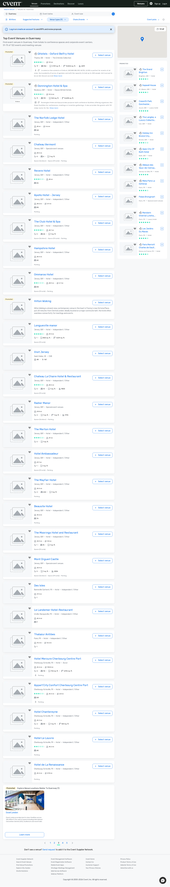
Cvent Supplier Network (24, 859)
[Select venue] (162, 69)
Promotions (45, 4)
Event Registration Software (61, 862)
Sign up (157, 4)
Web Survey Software (59, 871)
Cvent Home (90, 859)
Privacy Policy (125, 859)
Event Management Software (61, 859)
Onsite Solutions (22, 871)
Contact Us (90, 862)
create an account (25, 29)
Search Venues (9, 9)
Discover (71, 4)
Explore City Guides (23, 868)
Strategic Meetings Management (63, 868)
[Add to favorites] (29, 52)
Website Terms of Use (128, 865)
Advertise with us (126, 868)
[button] (60, 14)
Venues (34, 4)
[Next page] (72, 843)
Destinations (59, 4)
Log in (164, 4)
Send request (49, 849)
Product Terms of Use (128, 862)
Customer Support (92, 865)
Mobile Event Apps (57, 865)
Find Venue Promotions (24, 865)
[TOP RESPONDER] (36, 53)
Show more (58, 76)
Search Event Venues (23, 862)
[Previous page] (45, 843)
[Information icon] (164, 19)
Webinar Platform (57, 874)
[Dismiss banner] (111, 29)
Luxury (81, 4)
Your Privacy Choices (93, 868)
